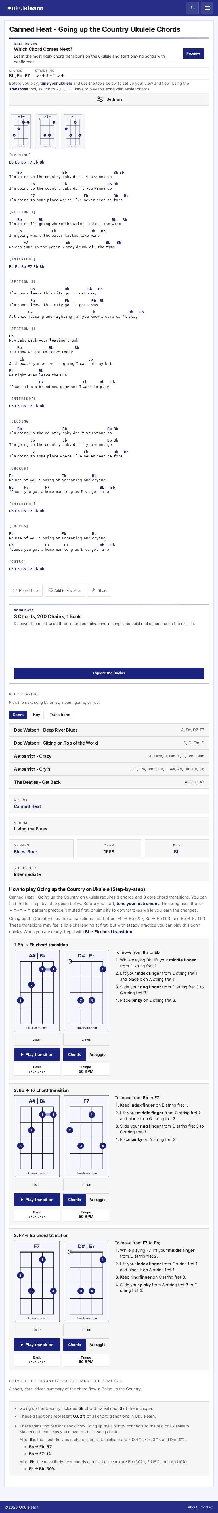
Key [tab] (36, 715)
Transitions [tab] (60, 715)
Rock (33, 851)
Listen (36, 1039)
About (192, 1507)
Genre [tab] (18, 715)
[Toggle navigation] (207, 8)
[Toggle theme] (192, 8)
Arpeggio (97, 1054)
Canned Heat (27, 806)
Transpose (18, 89)
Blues (19, 851)
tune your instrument (137, 903)
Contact (207, 1507)
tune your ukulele (56, 83)
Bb (177, 851)
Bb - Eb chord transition (108, 931)
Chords (74, 1054)
